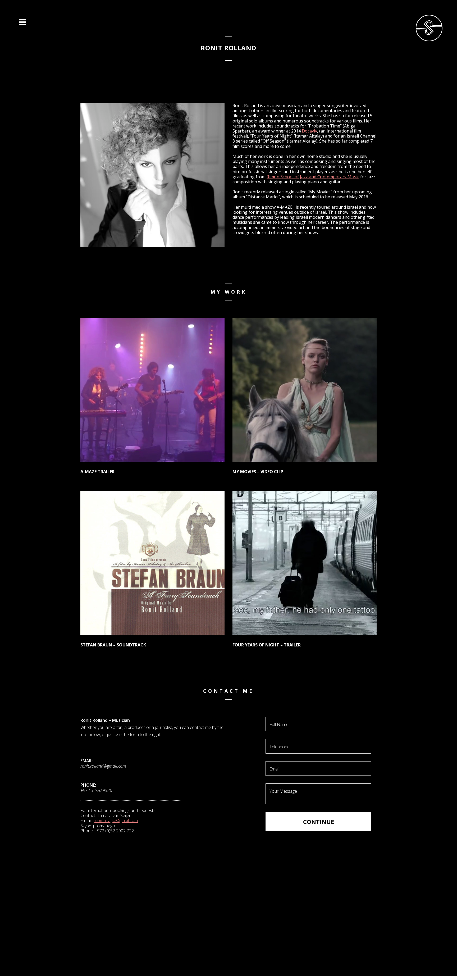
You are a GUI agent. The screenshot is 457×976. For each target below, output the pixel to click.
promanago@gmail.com (115, 820)
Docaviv (309, 131)
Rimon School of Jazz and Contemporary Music (313, 177)
